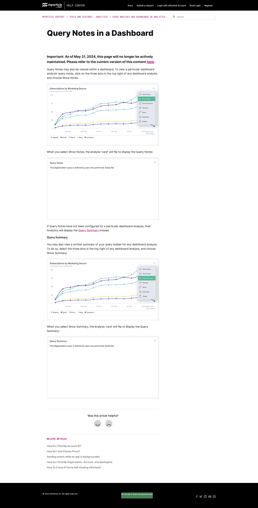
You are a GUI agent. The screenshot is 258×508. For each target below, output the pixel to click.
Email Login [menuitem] (195, 5)
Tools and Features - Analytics (88, 16)
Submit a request (145, 5)
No (108, 423)
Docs (130, 5)
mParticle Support (53, 16)
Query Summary (88, 230)
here (150, 62)
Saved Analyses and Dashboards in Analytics (138, 16)
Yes (97, 423)
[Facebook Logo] (197, 497)
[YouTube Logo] (209, 496)
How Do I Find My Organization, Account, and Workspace (79, 462)
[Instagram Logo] (214, 497)
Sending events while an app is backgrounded (73, 456)
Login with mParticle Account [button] (171, 5)
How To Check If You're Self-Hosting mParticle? (74, 467)
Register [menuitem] (208, 5)
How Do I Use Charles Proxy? (63, 451)
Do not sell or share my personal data (137, 494)
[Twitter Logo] (200, 496)
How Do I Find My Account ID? (64, 445)
